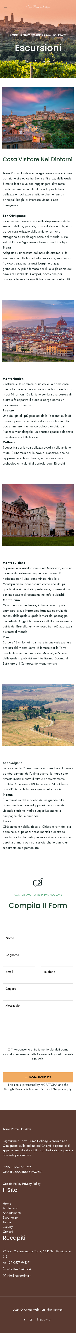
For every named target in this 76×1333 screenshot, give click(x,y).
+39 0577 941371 (18, 1262)
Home (28, 61)
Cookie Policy (46, 1054)
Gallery (8, 1227)
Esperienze (10, 1217)
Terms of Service (51, 1089)
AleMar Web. (31, 1310)
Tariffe (7, 1222)
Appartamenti (12, 1213)
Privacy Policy (24, 1089)
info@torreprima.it (18, 1275)
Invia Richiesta (40, 1077)
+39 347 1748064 (18, 1269)
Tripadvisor (44, 1319)
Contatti (8, 1231)
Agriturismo (10, 1208)
